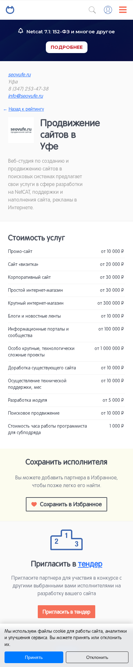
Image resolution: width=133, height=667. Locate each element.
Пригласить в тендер (66, 612)
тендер (90, 563)
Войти (108, 10)
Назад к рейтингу (26, 109)
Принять (34, 657)
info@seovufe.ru (25, 96)
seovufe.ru (19, 74)
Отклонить (97, 657)
